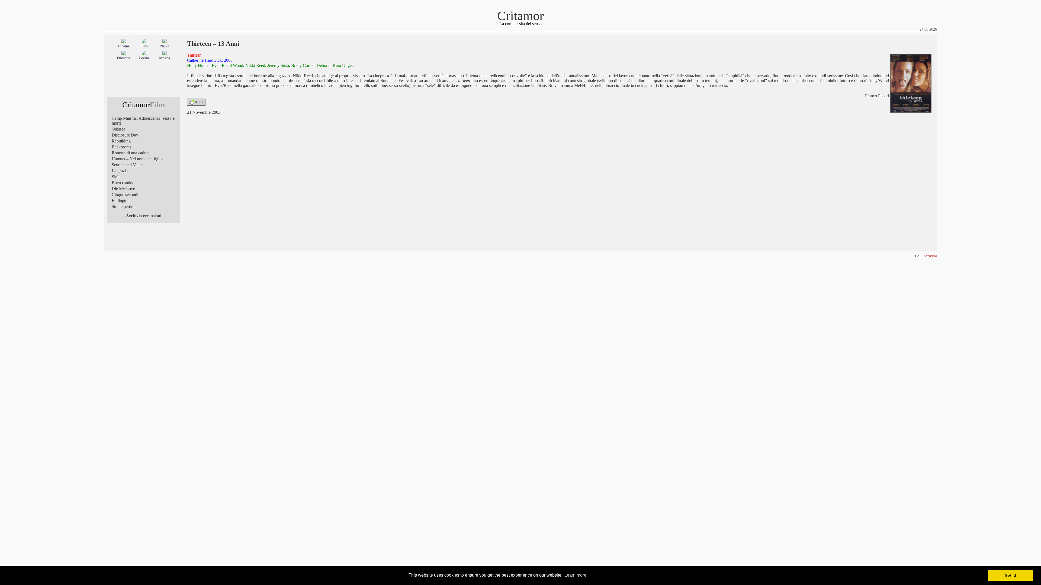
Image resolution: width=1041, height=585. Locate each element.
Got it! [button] (1010, 575)
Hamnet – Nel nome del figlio (137, 159)
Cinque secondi (125, 194)
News (164, 46)
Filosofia (123, 58)
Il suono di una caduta (130, 153)
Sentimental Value (127, 164)
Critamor (520, 15)
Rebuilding (121, 141)
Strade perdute (124, 206)
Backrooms (121, 147)
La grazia (120, 170)
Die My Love (123, 188)
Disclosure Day (125, 135)
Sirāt (116, 176)
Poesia (144, 58)
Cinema (124, 46)
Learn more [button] (575, 575)
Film (144, 46)
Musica (164, 58)
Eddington (121, 200)
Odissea (118, 129)
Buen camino (123, 182)
